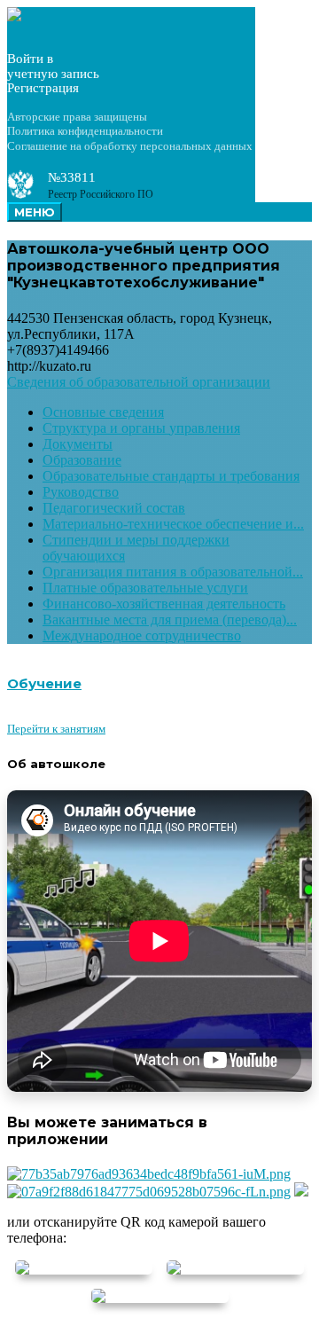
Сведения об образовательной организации (138, 381)
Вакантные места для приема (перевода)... (170, 619)
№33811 (72, 177)
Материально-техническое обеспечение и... (173, 523)
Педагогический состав (114, 507)
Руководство (81, 491)
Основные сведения (103, 412)
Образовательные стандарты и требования (171, 475)
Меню (34, 212)
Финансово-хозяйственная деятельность (164, 603)
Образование (82, 459)
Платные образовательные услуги (145, 587)
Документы (78, 443)
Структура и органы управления (141, 427)
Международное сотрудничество (142, 635)
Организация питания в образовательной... (173, 571)
